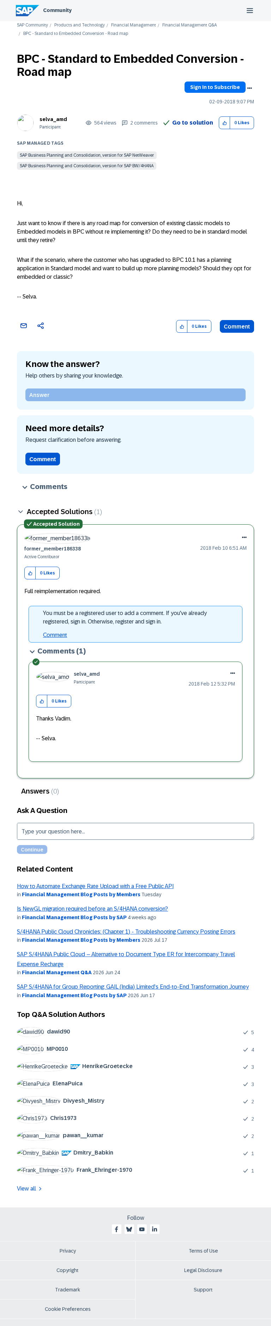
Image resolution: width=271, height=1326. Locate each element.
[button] (224, 123)
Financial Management (133, 25)
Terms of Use (203, 1251)
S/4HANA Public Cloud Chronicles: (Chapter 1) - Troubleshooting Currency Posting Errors (126, 932)
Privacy (68, 1251)
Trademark (67, 1289)
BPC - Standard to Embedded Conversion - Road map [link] (75, 33)
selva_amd (53, 119)
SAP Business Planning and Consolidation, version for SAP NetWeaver (87, 155)
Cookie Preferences (68, 1309)
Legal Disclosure (203, 1270)
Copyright (67, 1270)
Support (203, 1289)
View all (26, 1189)
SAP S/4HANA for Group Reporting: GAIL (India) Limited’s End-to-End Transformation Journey (133, 987)
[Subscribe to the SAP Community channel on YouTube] (142, 1229)
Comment (237, 327)
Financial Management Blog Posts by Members (81, 894)
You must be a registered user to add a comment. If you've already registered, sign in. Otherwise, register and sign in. (125, 617)
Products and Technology (79, 25)
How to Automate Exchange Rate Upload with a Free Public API (95, 886)
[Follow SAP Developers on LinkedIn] (154, 1229)
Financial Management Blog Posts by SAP (74, 917)
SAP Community (32, 25)
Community (57, 10)
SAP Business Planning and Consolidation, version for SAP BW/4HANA (86, 165)
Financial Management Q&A (189, 25)
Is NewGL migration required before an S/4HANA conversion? (92, 909)
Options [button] (249, 88)
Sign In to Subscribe (215, 87)
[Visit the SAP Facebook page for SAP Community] (116, 1229)
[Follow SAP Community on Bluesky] (129, 1229)
